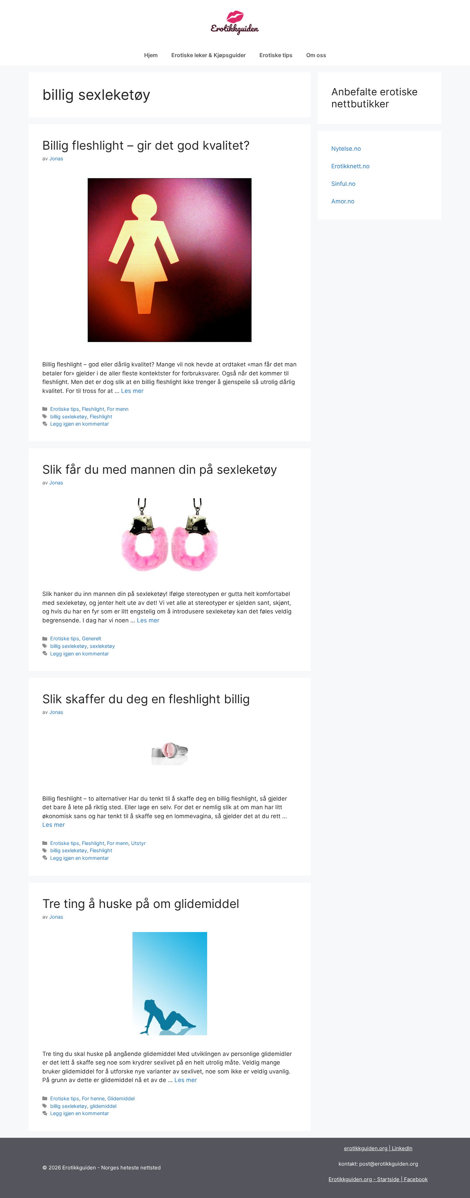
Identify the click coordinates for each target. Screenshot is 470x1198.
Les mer (132, 390)
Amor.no (342, 201)
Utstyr (138, 843)
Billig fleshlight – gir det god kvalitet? (146, 145)
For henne (93, 1098)
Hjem (151, 55)
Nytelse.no (346, 148)
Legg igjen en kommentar (79, 424)
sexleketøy (102, 646)
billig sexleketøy (68, 416)
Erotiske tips (275, 55)
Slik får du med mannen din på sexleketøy (159, 469)
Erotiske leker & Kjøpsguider (208, 55)
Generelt (91, 638)
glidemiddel (103, 1106)
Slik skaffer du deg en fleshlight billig (146, 699)
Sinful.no (343, 183)
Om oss (316, 55)
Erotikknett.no (350, 166)
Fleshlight (93, 409)
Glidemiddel (121, 1098)
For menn (117, 409)
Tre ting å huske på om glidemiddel (140, 903)
